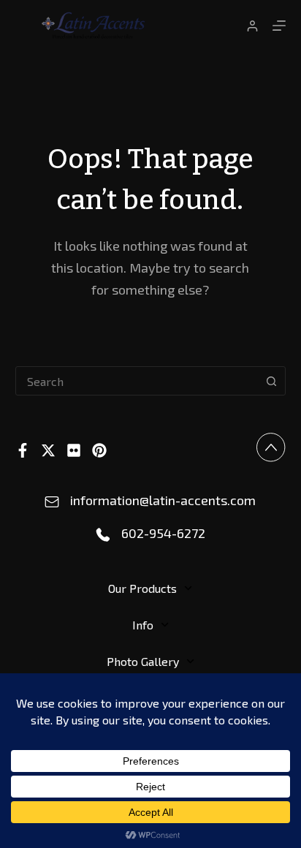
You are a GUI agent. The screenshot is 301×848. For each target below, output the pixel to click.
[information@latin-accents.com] (52, 502)
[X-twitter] (48, 450)
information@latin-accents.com (163, 500)
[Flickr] (73, 450)
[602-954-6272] (103, 535)
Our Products (142, 588)
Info (142, 625)
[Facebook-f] (22, 450)
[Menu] (279, 25)
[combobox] (137, 380)
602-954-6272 (163, 533)
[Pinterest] (99, 450)
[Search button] (271, 381)
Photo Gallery (143, 661)
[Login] (252, 25)
